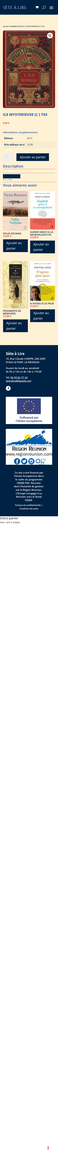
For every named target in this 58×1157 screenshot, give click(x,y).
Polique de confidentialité (28, 505)
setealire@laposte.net (18, 380)
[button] (50, 35)
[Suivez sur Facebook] (8, 388)
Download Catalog (12, 176)
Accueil (5, 26)
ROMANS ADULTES (17, 26)
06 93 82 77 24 (19, 377)
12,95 (30, 144)
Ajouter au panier (33, 157)
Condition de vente (28, 508)
